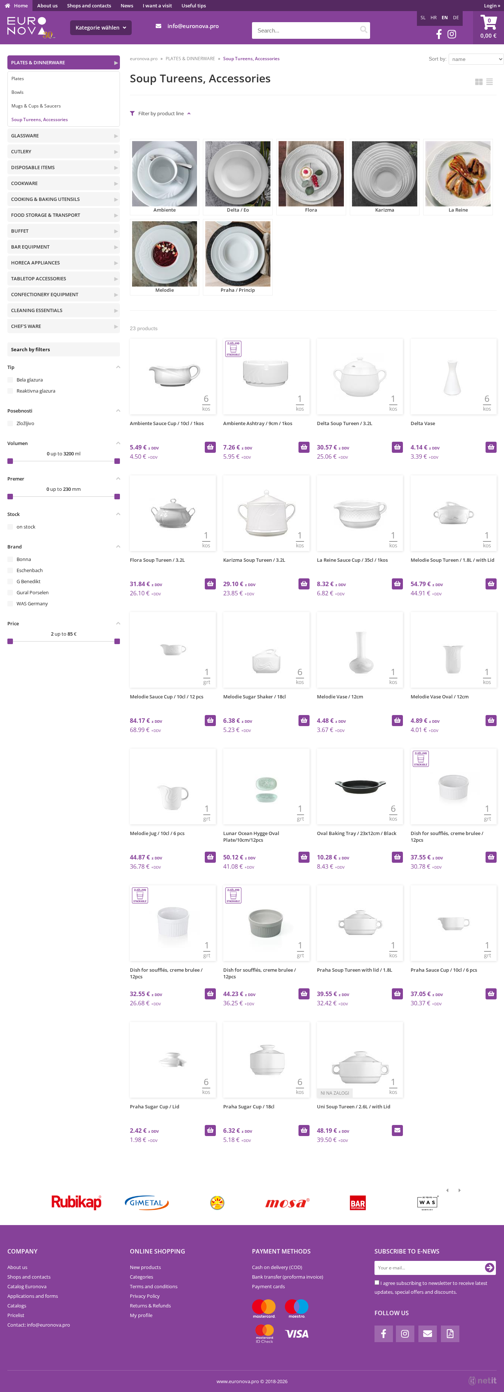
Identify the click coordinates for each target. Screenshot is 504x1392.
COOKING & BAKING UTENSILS (45, 199)
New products (145, 1267)
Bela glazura (30, 379)
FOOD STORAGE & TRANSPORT (45, 215)
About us (47, 5)
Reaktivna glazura (36, 390)
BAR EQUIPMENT (30, 246)
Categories (141, 1276)
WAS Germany (32, 603)
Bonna (24, 559)
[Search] (363, 30)
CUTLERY (21, 151)
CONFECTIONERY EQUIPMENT (44, 294)
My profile (141, 1315)
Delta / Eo (238, 209)
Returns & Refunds (150, 1305)
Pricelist (15, 1315)
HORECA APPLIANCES (35, 262)
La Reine (458, 209)
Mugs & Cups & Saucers (36, 106)
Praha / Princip (238, 290)
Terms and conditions (153, 1286)
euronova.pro (144, 58)
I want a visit (157, 5)
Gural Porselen (33, 592)
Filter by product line (161, 113)
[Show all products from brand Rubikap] (76, 1203)
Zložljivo (25, 423)
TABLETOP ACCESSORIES (38, 278)
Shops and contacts (89, 5)
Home (21, 5)
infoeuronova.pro (193, 26)
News (127, 5)
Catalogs (16, 1305)
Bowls (17, 92)
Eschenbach (30, 570)
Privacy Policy (145, 1296)
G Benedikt (29, 581)
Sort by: (438, 59)
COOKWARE (24, 183)
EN (445, 17)
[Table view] (489, 82)
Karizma (384, 209)
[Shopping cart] (488, 27)
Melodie (164, 290)
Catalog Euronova (26, 1286)
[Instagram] (452, 34)
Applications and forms (32, 1296)
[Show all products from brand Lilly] (217, 1203)
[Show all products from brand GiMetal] (146, 1203)
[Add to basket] (210, 447)
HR (433, 17)
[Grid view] (479, 82)
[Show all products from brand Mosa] (287, 1203)
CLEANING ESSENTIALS (36, 310)
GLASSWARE (25, 135)
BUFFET (19, 231)
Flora (311, 209)
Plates (17, 78)
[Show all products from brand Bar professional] (357, 1203)
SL (423, 17)
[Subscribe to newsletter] (490, 1268)
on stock (26, 526)
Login (492, 5)
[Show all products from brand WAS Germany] (428, 1203)
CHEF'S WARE (26, 326)
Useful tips (194, 5)
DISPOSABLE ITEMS (33, 167)
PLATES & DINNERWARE (38, 62)
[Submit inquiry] (397, 1130)
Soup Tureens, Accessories (39, 119)
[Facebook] (439, 34)
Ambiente (164, 209)
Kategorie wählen (98, 27)
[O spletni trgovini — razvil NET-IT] (483, 1380)
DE (456, 17)
